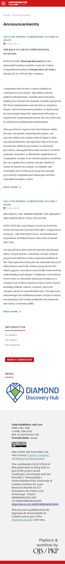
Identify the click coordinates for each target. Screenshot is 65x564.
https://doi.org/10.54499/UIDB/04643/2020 (35, 504)
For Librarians (12, 344)
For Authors (11, 339)
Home (6, 15)
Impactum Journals (22, 519)
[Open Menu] (3, 3)
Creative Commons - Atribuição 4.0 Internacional (31, 457)
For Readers (11, 334)
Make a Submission (19, 359)
